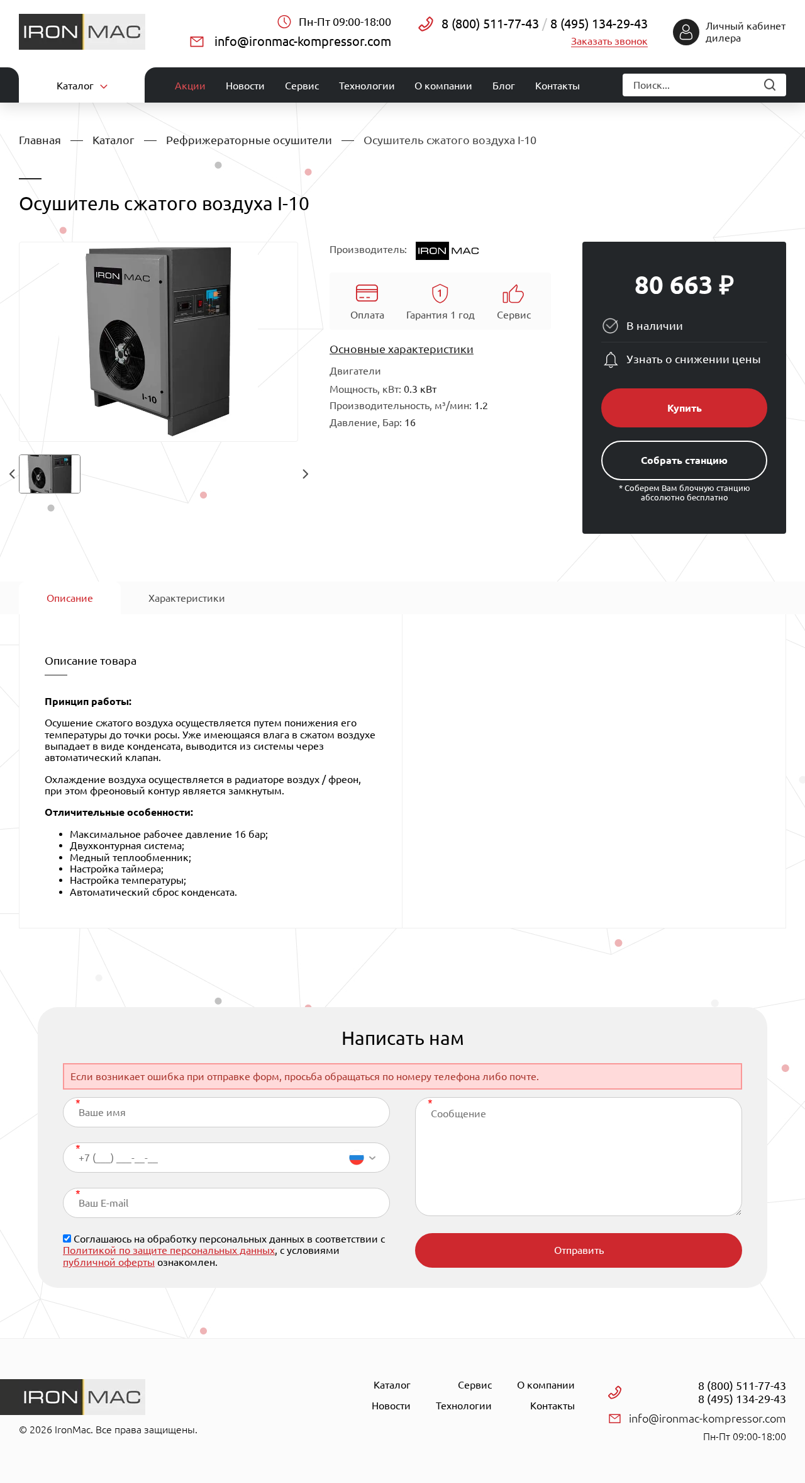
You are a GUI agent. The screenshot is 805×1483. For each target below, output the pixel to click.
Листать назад (12, 474)
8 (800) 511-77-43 (490, 23)
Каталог (113, 139)
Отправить (579, 1250)
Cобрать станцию (684, 460)
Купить (684, 408)
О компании (443, 85)
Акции (190, 85)
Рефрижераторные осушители (249, 139)
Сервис (302, 85)
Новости (245, 85)
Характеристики (186, 598)
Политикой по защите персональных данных (169, 1250)
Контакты (557, 85)
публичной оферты (109, 1262)
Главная (40, 139)
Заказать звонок (609, 41)
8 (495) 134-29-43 (597, 23)
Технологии (367, 85)
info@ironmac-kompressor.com (302, 41)
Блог (503, 85)
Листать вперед (305, 474)
